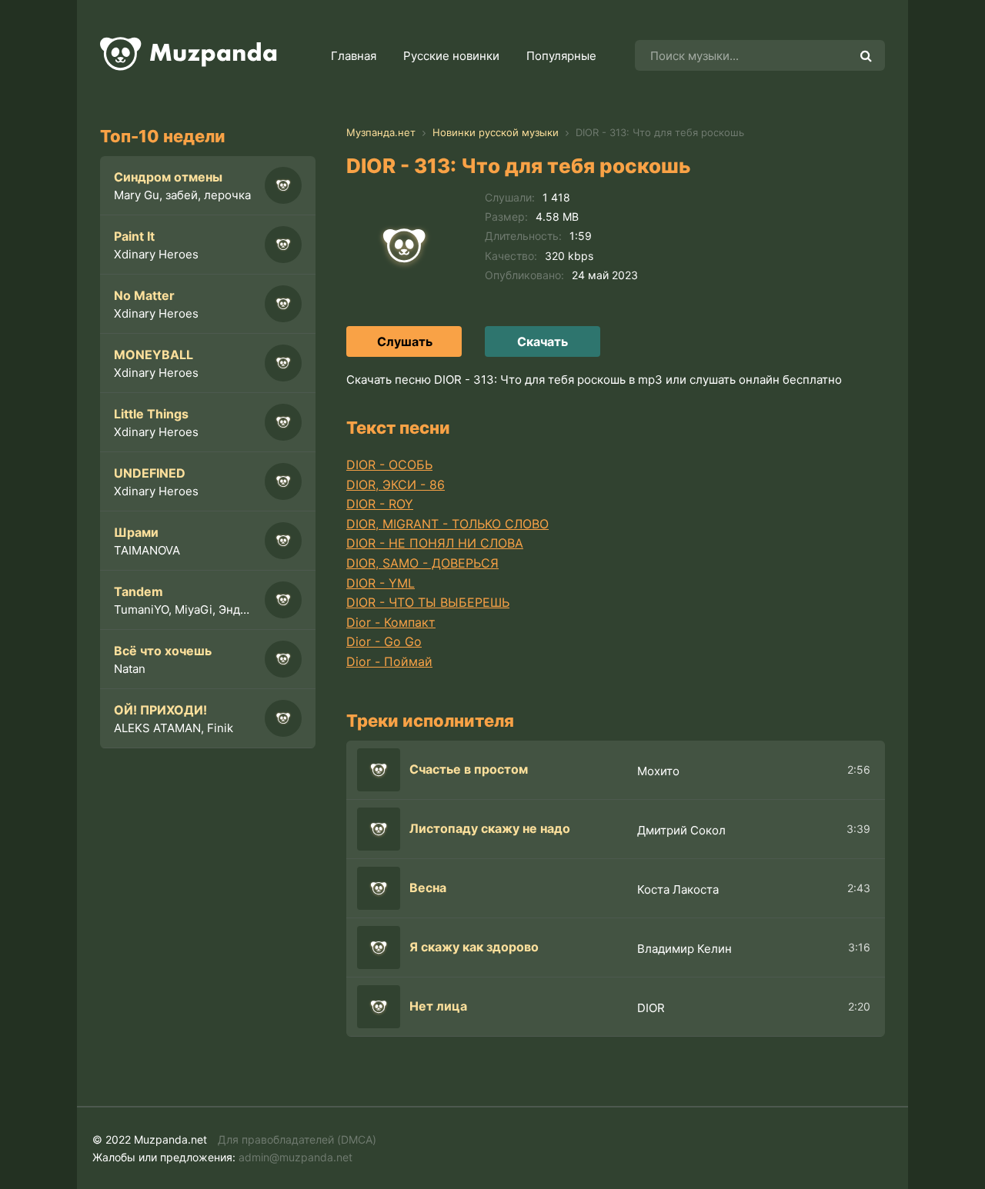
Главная (353, 55)
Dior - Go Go (384, 641)
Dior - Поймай (389, 661)
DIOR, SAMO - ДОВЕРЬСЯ (422, 563)
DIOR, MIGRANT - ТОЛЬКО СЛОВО (447, 523)
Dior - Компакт (391, 622)
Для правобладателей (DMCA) (297, 1139)
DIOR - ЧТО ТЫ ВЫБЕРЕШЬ (427, 602)
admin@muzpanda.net (295, 1157)
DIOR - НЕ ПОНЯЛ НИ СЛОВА (434, 543)
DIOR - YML (380, 583)
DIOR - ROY (379, 503)
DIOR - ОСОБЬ (389, 464)
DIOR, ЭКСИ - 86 (395, 484)
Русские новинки (451, 55)
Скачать (542, 341)
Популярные (561, 55)
